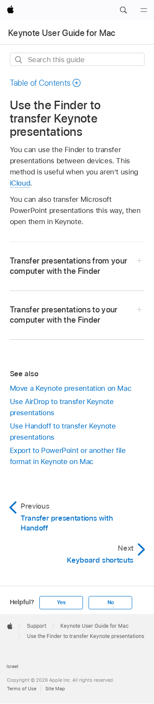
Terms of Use (21, 689)
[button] (123, 10)
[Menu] (143, 10)
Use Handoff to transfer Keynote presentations (63, 431)
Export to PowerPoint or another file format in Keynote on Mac (68, 456)
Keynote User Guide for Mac (62, 33)
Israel (12, 666)
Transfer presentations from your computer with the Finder (68, 266)
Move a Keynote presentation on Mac (71, 388)
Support (36, 626)
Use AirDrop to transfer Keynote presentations (62, 407)
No (110, 602)
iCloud (20, 183)
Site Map (55, 689)
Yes (61, 602)
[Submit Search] (19, 59)
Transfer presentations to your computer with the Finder (64, 315)
